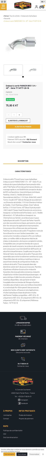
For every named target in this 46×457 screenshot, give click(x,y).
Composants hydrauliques (29, 16)
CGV (4, 434)
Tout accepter (9, 454)
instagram (24, 400)
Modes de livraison (25, 415)
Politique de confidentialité (12, 430)
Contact (6, 418)
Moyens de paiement (26, 418)
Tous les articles (15, 16)
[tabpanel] (13, 70)
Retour (6, 16)
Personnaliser (34, 454)
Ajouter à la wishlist (18, 121)
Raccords (7, 18)
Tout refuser (22, 454)
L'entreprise (7, 415)
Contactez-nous (29, 142)
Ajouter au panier (23, 127)
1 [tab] (23, 77)
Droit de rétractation (10, 437)
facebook (24, 403)
